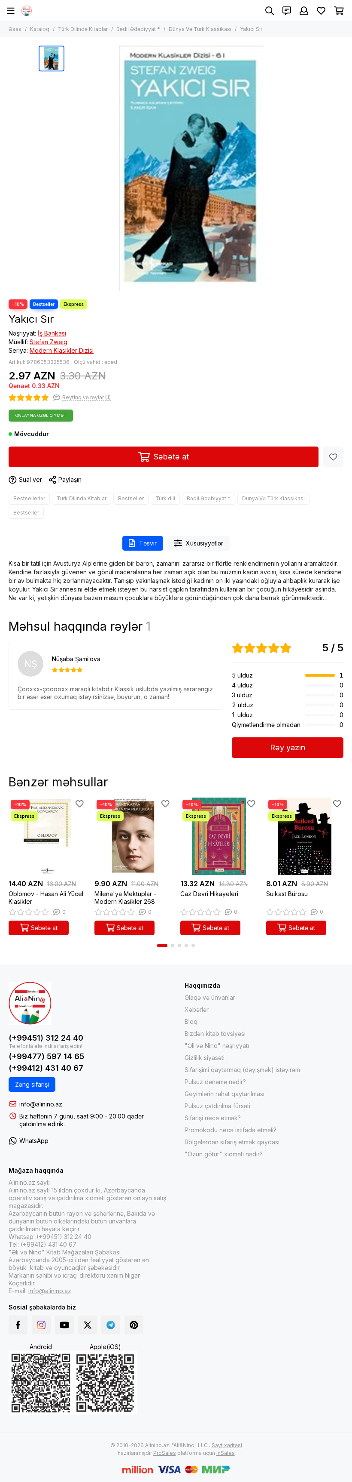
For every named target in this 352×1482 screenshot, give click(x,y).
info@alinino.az (40, 1104)
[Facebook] (18, 1325)
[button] (162, 945)
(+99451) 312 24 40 (46, 1037)
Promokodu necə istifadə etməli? (230, 1130)
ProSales (164, 1453)
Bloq (191, 1021)
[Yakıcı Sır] (191, 168)
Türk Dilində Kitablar (83, 29)
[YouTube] (64, 1325)
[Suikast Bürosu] (304, 836)
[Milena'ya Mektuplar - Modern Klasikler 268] (133, 836)
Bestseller (131, 498)
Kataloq (39, 29)
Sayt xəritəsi (227, 1445)
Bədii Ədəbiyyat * (138, 29)
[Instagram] (41, 1325)
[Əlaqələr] (286, 11)
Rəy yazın (287, 747)
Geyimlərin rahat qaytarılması (224, 1093)
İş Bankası (52, 333)
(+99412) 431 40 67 (46, 1067)
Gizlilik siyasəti (205, 1057)
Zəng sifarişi (32, 1084)
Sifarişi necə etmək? (213, 1118)
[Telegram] (110, 1325)
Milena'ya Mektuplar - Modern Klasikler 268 (125, 897)
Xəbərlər (197, 1009)
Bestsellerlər (29, 498)
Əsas (15, 29)
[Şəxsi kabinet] (304, 11)
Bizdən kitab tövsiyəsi (215, 1033)
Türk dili (165, 498)
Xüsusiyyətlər (204, 543)
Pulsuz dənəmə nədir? (215, 1081)
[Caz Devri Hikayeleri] (219, 836)
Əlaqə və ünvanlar (210, 997)
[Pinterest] (133, 1325)
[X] (87, 1325)
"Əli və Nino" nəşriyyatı (217, 1045)
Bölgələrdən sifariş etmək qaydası (232, 1142)
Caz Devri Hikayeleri (209, 893)
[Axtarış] (269, 11)
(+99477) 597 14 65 (46, 1056)
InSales (225, 1453)
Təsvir (148, 543)
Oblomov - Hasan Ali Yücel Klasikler (46, 897)
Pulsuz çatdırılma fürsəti (217, 1105)
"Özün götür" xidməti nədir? (224, 1154)
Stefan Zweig (48, 341)
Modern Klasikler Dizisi (62, 350)
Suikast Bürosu (287, 893)
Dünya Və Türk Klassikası (200, 29)
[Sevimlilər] (333, 457)
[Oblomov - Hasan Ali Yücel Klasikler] (47, 836)
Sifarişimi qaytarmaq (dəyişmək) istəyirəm (242, 1069)
